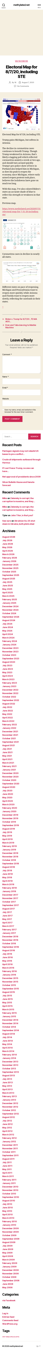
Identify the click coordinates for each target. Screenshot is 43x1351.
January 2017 (9, 933)
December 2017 (10, 895)
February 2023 (9, 683)
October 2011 (9, 1152)
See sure (6, 521)
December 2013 (10, 1061)
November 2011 (10, 1148)
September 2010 (10, 1197)
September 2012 (10, 1114)
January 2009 (9, 1266)
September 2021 (10, 742)
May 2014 (7, 1044)
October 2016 (9, 943)
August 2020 (8, 787)
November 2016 (10, 940)
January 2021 (9, 770)
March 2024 (8, 637)
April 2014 (7, 1047)
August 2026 (8, 537)
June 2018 (7, 874)
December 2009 (10, 1228)
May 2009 (7, 1253)
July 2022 (7, 707)
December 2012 (10, 1103)
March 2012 (8, 1134)
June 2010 (7, 1207)
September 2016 (10, 947)
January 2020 (9, 811)
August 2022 (8, 703)
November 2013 (10, 1065)
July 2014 (7, 1037)
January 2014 (9, 1058)
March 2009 (8, 1259)
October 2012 (9, 1110)
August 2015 (8, 992)
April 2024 (7, 634)
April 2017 (7, 922)
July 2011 (7, 1162)
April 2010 (7, 1214)
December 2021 (10, 731)
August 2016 (8, 950)
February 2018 (9, 888)
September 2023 (10, 658)
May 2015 (7, 1002)
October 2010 (9, 1193)
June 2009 (7, 1249)
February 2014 (9, 1054)
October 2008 (9, 1277)
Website (5, 399)
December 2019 (10, 815)
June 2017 (7, 915)
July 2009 (7, 1246)
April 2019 (7, 839)
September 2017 (10, 905)
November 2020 (10, 776)
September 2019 (10, 825)
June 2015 (7, 999)
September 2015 (10, 988)
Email (5, 388)
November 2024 (10, 610)
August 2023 (8, 662)
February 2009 (9, 1263)
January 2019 (9, 849)
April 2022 (7, 717)
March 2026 (8, 554)
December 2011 (10, 1145)
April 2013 (7, 1089)
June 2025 (7, 585)
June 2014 (7, 1041)
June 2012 (7, 1124)
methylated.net (21, 5)
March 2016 (8, 968)
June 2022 (7, 710)
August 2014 (8, 1034)
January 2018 (9, 891)
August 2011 (8, 1159)
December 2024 (10, 606)
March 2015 (8, 1009)
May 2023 (7, 672)
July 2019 (7, 832)
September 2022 (10, 700)
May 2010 (7, 1211)
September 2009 (10, 1239)
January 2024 (9, 644)
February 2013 (9, 1096)
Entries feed (8, 1317)
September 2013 (10, 1072)
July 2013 (7, 1079)
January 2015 (9, 1016)
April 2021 (7, 759)
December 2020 (10, 773)
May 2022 (7, 714)
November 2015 (10, 981)
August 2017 (8, 909)
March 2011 (8, 1176)
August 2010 (8, 1200)
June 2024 (7, 627)
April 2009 (7, 1256)
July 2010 (7, 1204)
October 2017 (9, 902)
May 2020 (7, 797)
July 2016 (7, 954)
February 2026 (9, 558)
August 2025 (8, 578)
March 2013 (8, 1093)
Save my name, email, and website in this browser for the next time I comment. (20, 411)
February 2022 (9, 724)
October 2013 (9, 1068)
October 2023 (9, 655)
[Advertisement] (21, 32)
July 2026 (7, 540)
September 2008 (10, 1280)
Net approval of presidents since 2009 (21, 476)
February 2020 (9, 808)
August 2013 (8, 1075)
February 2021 (9, 766)
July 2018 (7, 870)
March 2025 (8, 596)
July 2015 (7, 995)
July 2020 (7, 790)
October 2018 (9, 860)
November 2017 (10, 898)
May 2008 (7, 1287)
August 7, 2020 (28, 82)
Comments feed (10, 1320)
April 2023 (7, 676)
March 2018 (8, 884)
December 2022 (10, 690)
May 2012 (7, 1127)
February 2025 (9, 599)
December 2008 (10, 1270)
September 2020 (10, 783)
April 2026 (7, 551)
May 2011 (7, 1169)
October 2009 (9, 1235)
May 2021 (7, 756)
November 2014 (10, 1023)
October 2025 (9, 571)
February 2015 (9, 1013)
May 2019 (7, 836)
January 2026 (9, 561)
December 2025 (10, 564)
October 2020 (9, 780)
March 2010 (8, 1218)
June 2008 (7, 1284)
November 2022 (10, 693)
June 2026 (7, 544)
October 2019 (9, 822)
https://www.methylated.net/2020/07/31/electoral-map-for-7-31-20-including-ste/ (21, 211)
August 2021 (8, 745)
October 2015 (9, 985)
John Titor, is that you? (22, 515)
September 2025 (10, 575)
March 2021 (8, 763)
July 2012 (7, 1120)
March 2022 (8, 721)
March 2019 (8, 842)
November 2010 (10, 1190)
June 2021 (7, 752)
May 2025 (7, 589)
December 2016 (10, 936)
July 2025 (7, 582)
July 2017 (7, 912)
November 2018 (10, 856)
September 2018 (10, 863)
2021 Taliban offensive (10, 1337)
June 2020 (7, 794)
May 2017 (7, 919)
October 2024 (9, 613)
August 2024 (8, 620)
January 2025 (9, 603)
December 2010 (10, 1186)
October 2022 (9, 697)
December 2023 (10, 648)
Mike (4, 498)
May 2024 (7, 631)
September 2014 (10, 1030)
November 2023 (10, 651)
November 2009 (10, 1232)
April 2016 (7, 964)
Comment (7, 355)
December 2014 (10, 1020)
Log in (5, 1313)
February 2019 (9, 846)
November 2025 (10, 568)
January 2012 (9, 1141)
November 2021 (10, 735)
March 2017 (8, 926)
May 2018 (7, 877)
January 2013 (9, 1100)
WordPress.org (9, 1324)
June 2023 (7, 669)
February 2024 (9, 641)
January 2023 (9, 686)
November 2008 (10, 1273)
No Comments (23, 86)
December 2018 (10, 853)
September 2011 (10, 1155)
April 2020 (7, 801)
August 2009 (8, 1242)
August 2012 (8, 1117)
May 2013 (7, 1086)
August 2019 (8, 829)
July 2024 (7, 624)
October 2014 (9, 1027)
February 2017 (9, 929)
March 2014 (8, 1051)
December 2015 (10, 978)
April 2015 (7, 1006)
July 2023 (7, 665)
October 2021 (9, 738)
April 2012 (7, 1131)
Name (5, 377)
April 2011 (7, 1173)
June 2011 (7, 1166)
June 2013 (7, 1082)
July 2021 (7, 749)
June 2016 (7, 957)
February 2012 (9, 1138)
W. (16, 82)
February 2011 (9, 1180)
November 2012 (10, 1107)
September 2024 (10, 617)
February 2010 (9, 1221)
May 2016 (7, 961)
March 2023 (8, 679)
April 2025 (7, 592)
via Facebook (21, 61)
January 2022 (9, 728)
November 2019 (10, 818)
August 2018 (8, 867)
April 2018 (7, 881)
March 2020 (8, 804)
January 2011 (9, 1183)
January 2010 (9, 1225)
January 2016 (9, 975)
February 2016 (9, 971)
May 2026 (7, 547)
